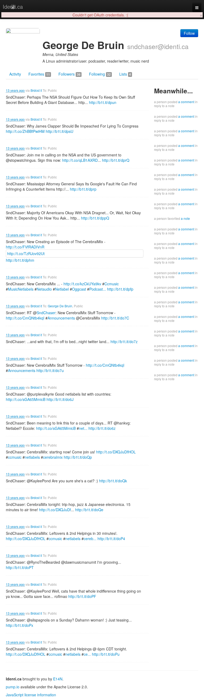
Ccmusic (111, 283)
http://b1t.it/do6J (60, 399)
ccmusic (15, 457)
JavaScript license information (31, 694)
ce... (87, 654)
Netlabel (62, 289)
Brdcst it (36, 90)
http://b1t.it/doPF (82, 596)
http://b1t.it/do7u (50, 370)
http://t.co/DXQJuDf (55, 509)
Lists (125, 74)
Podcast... (97, 289)
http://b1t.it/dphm (20, 260)
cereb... (90, 538)
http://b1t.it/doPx (19, 625)
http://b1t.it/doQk (113, 480)
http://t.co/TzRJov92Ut (26, 253)
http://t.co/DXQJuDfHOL (116, 451)
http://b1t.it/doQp (78, 457)
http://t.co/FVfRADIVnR (25, 247)
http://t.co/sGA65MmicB (25, 399)
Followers (69, 74)
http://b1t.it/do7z (124, 341)
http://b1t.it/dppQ (95, 218)
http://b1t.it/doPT (20, 567)
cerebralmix (53, 457)
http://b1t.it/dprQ (115, 160)
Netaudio (44, 289)
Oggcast (79, 289)
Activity (15, 74)
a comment (186, 101)
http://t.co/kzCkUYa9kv (82, 283)
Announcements (61, 318)
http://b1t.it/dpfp (120, 289)
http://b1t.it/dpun (102, 102)
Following (100, 74)
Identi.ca (13, 6)
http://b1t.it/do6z (102, 428)
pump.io (12, 686)
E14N (57, 678)
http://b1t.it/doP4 (111, 538)
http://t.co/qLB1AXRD (80, 160)
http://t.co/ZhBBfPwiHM (25, 131)
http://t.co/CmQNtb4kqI (25, 318)
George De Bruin (60, 306)
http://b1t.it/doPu (106, 654)
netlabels (32, 457)
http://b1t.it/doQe (89, 509)
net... (83, 428)
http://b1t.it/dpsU (59, 131)
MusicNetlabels (20, 289)
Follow (189, 33)
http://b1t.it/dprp (83, 189)
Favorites (39, 74)
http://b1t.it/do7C (115, 318)
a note (185, 218)
